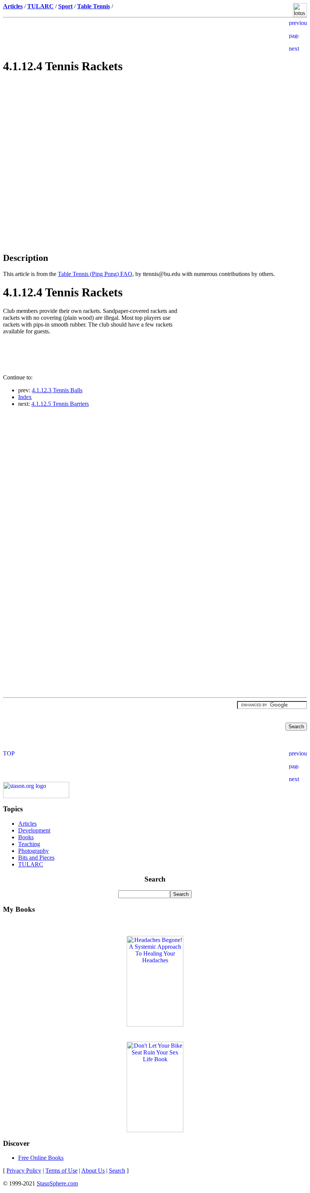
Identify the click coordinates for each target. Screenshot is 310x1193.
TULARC (30, 864)
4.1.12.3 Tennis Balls (57, 390)
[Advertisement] (155, 134)
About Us (93, 1170)
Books (26, 837)
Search (117, 1170)
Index (25, 397)
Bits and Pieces (36, 857)
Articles (27, 823)
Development (34, 830)
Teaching (29, 844)
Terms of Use (61, 1170)
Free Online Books (41, 1157)
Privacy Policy (23, 1170)
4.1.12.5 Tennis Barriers (60, 404)
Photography (33, 851)
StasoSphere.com (57, 1183)
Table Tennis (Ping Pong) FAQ (95, 274)
